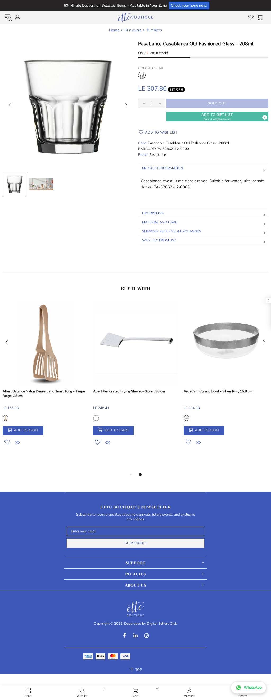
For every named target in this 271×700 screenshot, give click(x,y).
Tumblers (154, 30)
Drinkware (132, 30)
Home (114, 30)
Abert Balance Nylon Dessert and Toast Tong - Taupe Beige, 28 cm (44, 393)
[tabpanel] (45, 379)
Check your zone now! (189, 5)
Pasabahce (157, 155)
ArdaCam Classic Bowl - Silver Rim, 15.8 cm (218, 391)
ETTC (135, 17)
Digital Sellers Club (162, 624)
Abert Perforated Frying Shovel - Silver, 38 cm (129, 391)
